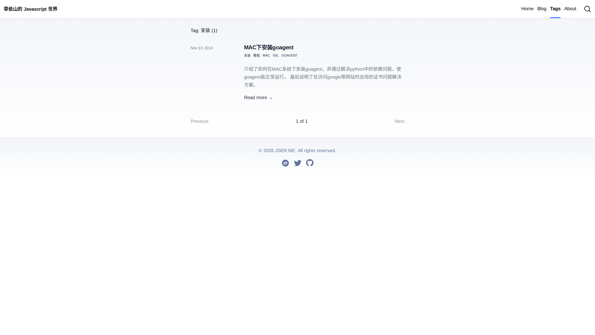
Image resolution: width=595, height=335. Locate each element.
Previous (199, 121)
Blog (541, 8)
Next (399, 121)
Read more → (258, 97)
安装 (247, 55)
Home (527, 8)
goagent (289, 55)
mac (266, 55)
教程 (256, 55)
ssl (276, 55)
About (570, 8)
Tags (555, 8)
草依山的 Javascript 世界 (30, 9)
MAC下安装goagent (268, 47)
